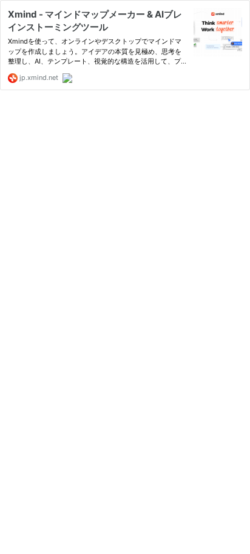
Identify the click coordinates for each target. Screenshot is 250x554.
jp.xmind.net (38, 77)
